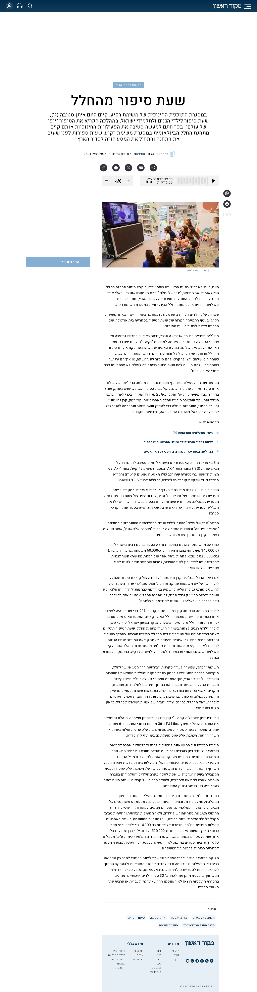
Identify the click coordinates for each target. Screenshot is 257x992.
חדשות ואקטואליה (128, 85)
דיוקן (158, 951)
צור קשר (138, 951)
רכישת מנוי (137, 959)
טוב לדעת (155, 972)
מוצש (158, 955)
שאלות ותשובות (120, 965)
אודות (140, 955)
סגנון (158, 963)
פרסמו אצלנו (118, 951)
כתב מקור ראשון (158, 154)
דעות (176, 955)
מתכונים (156, 968)
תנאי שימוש (118, 959)
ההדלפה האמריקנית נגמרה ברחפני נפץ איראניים (178, 451)
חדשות (175, 951)
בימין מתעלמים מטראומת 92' (193, 433)
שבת (158, 959)
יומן (177, 959)
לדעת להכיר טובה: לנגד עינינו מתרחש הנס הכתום (178, 442)
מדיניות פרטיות (116, 955)
